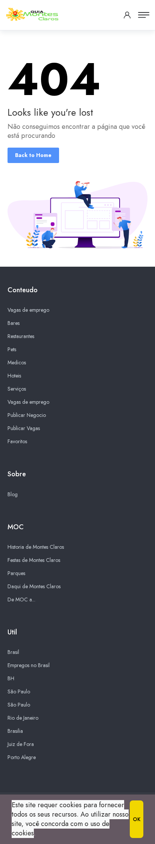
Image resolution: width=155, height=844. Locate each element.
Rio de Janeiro (23, 718)
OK (136, 819)
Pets (12, 349)
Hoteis (14, 375)
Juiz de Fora (21, 744)
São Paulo (19, 691)
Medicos (17, 362)
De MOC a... (21, 599)
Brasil (13, 652)
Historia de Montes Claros (36, 547)
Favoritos (17, 441)
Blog (13, 494)
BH (11, 678)
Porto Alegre (22, 757)
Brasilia (15, 731)
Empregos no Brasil (29, 665)
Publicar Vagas (24, 428)
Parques (16, 573)
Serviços (17, 389)
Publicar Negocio (27, 415)
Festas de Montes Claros (34, 560)
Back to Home (33, 155)
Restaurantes (21, 336)
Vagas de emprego (28, 310)
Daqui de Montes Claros (34, 586)
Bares (14, 323)
